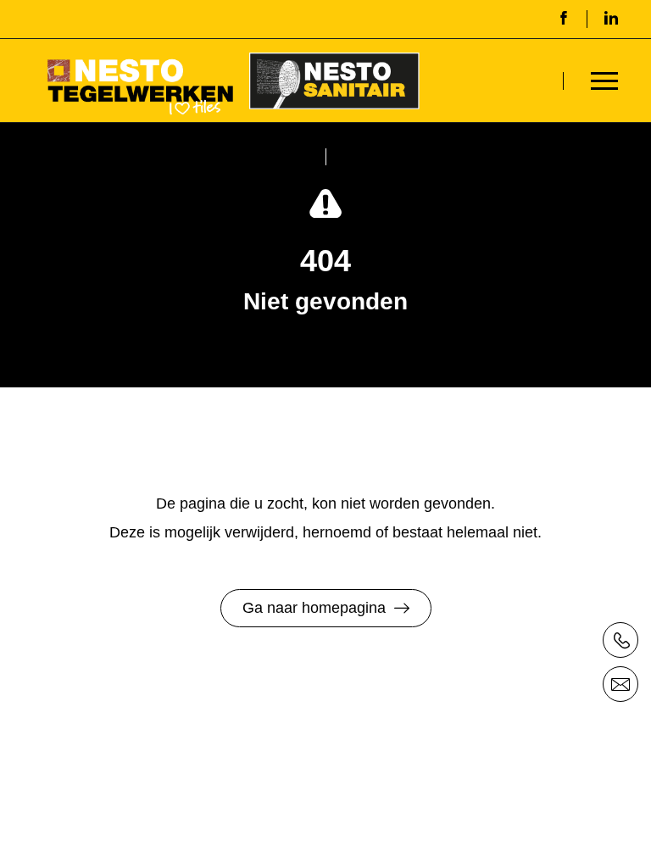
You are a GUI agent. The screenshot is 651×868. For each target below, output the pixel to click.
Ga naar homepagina (314, 607)
